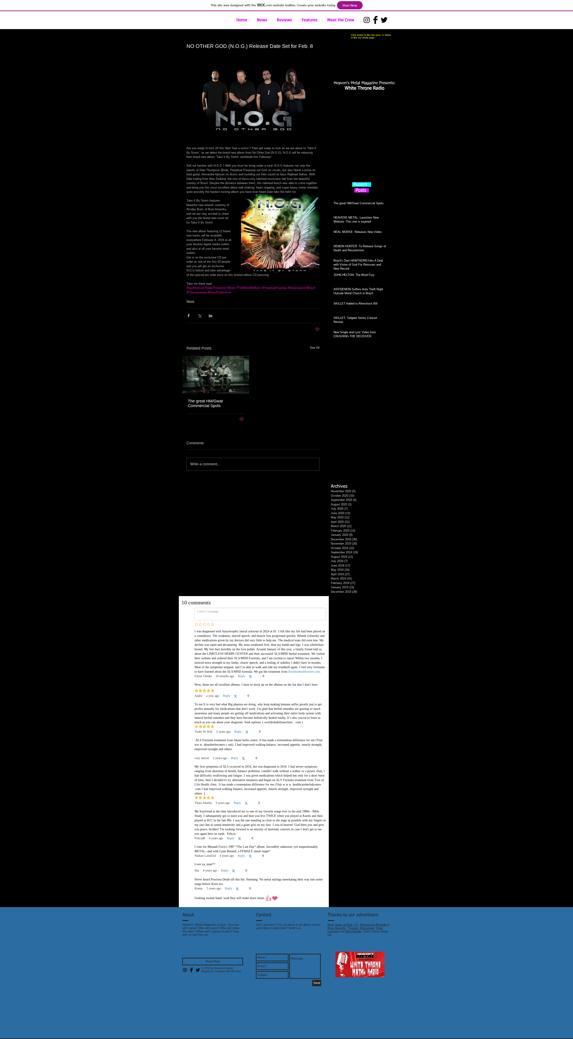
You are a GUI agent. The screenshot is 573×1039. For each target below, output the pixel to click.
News (190, 301)
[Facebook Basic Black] (375, 20)
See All (314, 347)
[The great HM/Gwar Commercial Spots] (215, 374)
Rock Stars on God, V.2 (342, 646)
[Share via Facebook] (188, 315)
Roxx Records (336, 650)
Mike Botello (353, 653)
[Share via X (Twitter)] (199, 315)
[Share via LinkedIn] (210, 315)
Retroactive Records (373, 646)
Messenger (367, 650)
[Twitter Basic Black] (384, 20)
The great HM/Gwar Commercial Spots (205, 403)
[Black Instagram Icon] (367, 20)
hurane (353, 650)
